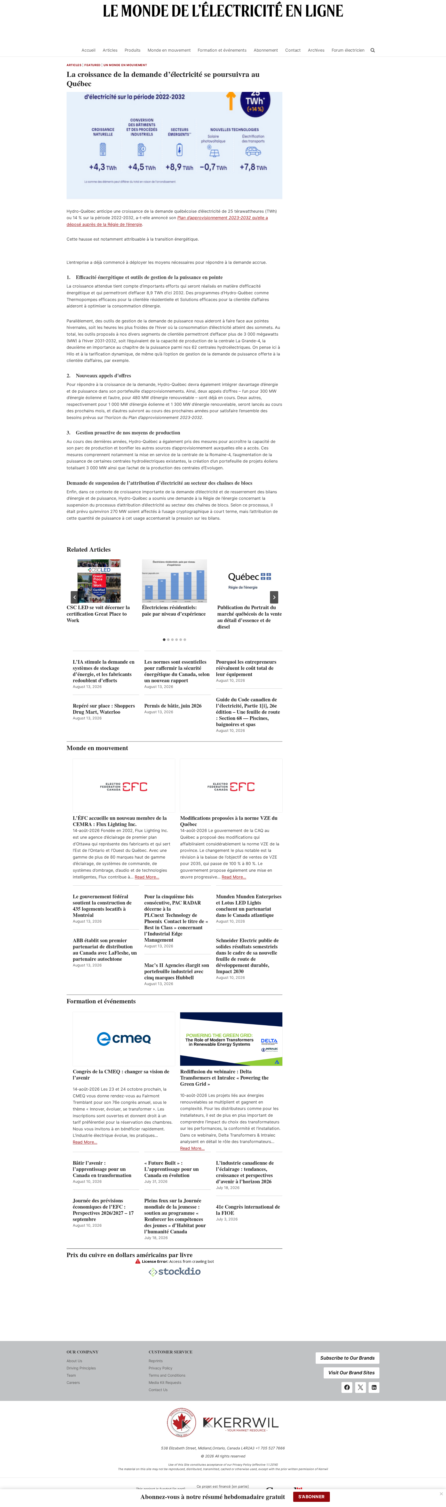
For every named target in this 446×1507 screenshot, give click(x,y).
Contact (293, 50)
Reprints (156, 1361)
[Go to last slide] (75, 597)
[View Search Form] (372, 50)
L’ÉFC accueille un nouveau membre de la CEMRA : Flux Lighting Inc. (120, 821)
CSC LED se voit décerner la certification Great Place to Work (98, 614)
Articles (110, 50)
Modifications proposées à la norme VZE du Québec (228, 821)
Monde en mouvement (169, 50)
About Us (74, 1361)
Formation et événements (222, 50)
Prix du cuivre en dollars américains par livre (130, 1254)
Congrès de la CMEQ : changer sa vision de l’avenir (121, 1074)
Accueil (88, 50)
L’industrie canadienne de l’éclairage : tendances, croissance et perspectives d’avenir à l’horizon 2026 (245, 1172)
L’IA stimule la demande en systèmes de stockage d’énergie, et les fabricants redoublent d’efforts (103, 671)
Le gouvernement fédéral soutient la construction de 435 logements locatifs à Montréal (102, 905)
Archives (316, 50)
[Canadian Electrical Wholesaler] (71, 50)
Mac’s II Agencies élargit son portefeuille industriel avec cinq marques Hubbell (176, 971)
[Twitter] (360, 1387)
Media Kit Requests (165, 1382)
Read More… (147, 876)
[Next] (274, 597)
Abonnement (266, 50)
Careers (73, 1382)
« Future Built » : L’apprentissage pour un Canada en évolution (171, 1169)
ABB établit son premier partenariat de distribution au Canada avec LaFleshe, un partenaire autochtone (105, 949)
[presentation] (99, 581)
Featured (92, 65)
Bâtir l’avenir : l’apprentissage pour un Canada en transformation (102, 1169)
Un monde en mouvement (125, 65)
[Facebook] (346, 1387)
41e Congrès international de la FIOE (248, 1210)
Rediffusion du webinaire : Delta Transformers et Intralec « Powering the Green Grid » (224, 1077)
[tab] (164, 639)
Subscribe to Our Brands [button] (347, 1358)
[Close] (441, 1493)
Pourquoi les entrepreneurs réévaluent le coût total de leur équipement (246, 668)
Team (71, 1375)
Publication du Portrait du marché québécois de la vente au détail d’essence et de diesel (249, 617)
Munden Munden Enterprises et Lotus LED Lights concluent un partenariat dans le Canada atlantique (249, 905)
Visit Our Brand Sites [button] (351, 1372)
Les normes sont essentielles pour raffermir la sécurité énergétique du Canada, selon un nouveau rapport (177, 671)
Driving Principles (81, 1368)
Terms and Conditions (167, 1375)
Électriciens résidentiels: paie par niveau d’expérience (174, 610)
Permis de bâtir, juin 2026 (173, 706)
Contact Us (158, 1389)
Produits (133, 50)
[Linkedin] (374, 1387)
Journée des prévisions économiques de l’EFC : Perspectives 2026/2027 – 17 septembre (103, 1209)
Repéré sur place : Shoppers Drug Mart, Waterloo (104, 709)
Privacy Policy (160, 1368)
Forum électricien (348, 50)
